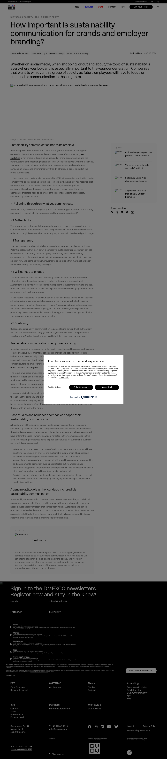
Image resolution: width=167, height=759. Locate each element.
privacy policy (64, 377)
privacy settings (77, 375)
